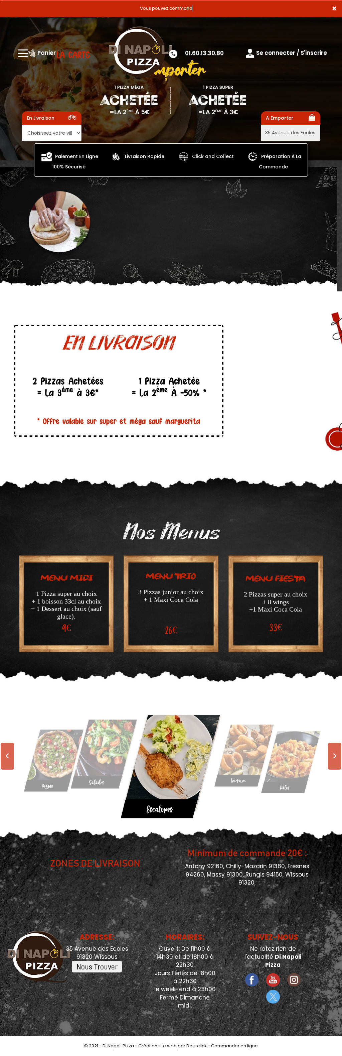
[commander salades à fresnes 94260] (288, 762)
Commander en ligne (234, 1046)
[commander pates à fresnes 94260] (161, 766)
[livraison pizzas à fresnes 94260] (46, 156)
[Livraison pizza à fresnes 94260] (140, 53)
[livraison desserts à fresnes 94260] (100, 754)
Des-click (196, 1046)
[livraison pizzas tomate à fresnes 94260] (252, 156)
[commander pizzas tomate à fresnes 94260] (183, 156)
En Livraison (40, 118)
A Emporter (279, 118)
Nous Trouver (97, 966)
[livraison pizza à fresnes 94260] (116, 156)
